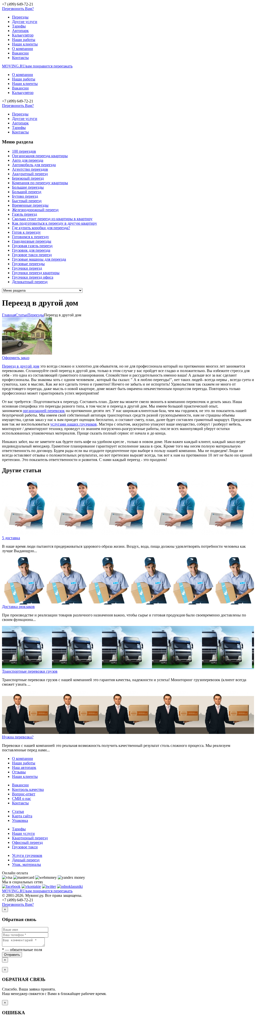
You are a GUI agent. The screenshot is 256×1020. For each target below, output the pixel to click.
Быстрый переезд (27, 201)
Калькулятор (23, 35)
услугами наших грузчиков (73, 424)
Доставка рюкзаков (18, 606)
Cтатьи (22, 315)
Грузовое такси (25, 847)
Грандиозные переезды (31, 241)
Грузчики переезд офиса (32, 277)
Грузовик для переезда (31, 250)
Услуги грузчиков (27, 855)
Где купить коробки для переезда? (41, 228)
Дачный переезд (26, 860)
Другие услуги (24, 21)
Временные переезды (30, 205)
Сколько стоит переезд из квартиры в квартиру (52, 219)
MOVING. (37, 66)
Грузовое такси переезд (32, 255)
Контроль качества (28, 789)
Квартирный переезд (30, 838)
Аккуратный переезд (30, 174)
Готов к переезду (26, 232)
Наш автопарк (24, 767)
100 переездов (24, 151)
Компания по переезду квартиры (40, 183)
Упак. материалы (26, 864)
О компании (22, 48)
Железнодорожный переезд (35, 210)
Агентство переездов (30, 169)
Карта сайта (22, 816)
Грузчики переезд (27, 268)
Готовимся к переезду (30, 237)
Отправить (12, 955)
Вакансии (20, 53)
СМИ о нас (21, 798)
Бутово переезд (25, 196)
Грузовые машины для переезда (39, 259)
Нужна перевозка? (18, 737)
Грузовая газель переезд (32, 246)
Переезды (20, 17)
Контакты (20, 57)
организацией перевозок (44, 411)
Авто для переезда (27, 160)
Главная (9, 315)
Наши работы (23, 39)
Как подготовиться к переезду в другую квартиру (54, 223)
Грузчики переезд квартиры (36, 273)
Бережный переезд (28, 178)
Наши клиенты (25, 44)
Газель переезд (24, 214)
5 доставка (11, 538)
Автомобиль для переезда (34, 165)
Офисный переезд (27, 842)
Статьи (18, 811)
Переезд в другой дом (20, 366)
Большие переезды (28, 187)
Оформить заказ (15, 358)
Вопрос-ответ (23, 794)
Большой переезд (26, 192)
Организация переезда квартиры (40, 156)
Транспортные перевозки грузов (30, 671)
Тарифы (19, 26)
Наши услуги (23, 833)
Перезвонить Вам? (18, 8)
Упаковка (20, 820)
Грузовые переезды (28, 264)
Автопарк (20, 30)
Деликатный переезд (30, 282)
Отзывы (19, 772)
